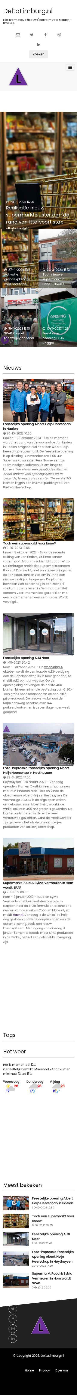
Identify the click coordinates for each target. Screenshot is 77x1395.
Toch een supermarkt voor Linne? (29, 543)
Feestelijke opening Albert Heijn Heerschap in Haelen (37, 426)
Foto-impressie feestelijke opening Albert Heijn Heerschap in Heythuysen (36, 770)
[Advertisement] (38, 991)
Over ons (61, 1370)
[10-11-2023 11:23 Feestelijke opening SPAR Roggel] (57, 320)
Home (29, 1370)
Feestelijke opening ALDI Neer (26, 657)
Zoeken (38, 54)
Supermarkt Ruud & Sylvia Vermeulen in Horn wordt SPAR (38, 885)
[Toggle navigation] (70, 67)
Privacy (44, 1370)
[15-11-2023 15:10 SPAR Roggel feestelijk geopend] (19, 320)
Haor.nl (18, 915)
